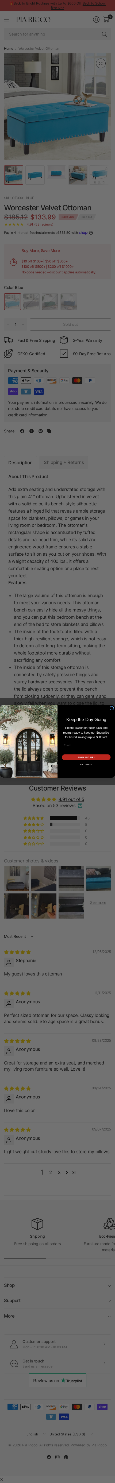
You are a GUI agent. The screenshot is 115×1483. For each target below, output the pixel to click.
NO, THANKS (86, 764)
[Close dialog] (111, 708)
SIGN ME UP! (86, 757)
